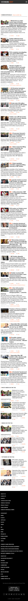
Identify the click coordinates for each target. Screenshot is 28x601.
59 (18, 83)
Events (3, 517)
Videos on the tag (7, 423)
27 (18, 205)
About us (3, 493)
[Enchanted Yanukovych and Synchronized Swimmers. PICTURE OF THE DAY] (5, 373)
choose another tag (17, 15)
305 (18, 237)
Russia (2, 569)
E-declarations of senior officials (17, 285)
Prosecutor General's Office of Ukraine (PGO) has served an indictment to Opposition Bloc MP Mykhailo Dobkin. (13, 139)
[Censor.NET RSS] (24, 594)
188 (18, 351)
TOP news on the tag (7, 457)
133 (18, 142)
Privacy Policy (5, 505)
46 (18, 62)
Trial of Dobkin (13, 130)
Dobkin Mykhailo (6, 15)
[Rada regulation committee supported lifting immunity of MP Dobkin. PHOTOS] (5, 165)
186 (18, 253)
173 (18, 283)
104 (18, 128)
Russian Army (4, 562)
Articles (3, 520)
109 (18, 100)
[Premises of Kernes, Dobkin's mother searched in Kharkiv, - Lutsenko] (5, 310)
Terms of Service (5, 503)
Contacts (3, 496)
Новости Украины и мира (7, 509)
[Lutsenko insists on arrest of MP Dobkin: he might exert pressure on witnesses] (5, 181)
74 (18, 49)
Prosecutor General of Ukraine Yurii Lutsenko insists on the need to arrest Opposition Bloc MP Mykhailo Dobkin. (13, 186)
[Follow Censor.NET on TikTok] (14, 594)
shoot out (3, 556)
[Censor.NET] (7, 2)
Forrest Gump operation (7, 544)
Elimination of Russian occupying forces (12, 551)
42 (18, 220)
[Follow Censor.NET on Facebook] (4, 594)
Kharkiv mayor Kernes (15, 321)
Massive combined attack (7, 553)
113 (18, 112)
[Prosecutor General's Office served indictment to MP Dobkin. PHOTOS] (5, 135)
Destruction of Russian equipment (10, 546)
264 (18, 35)
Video (2, 524)
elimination (4, 565)
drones (3, 560)
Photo (2, 522)
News (2, 515)
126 (18, 319)
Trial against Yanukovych (15, 85)
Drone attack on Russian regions (10, 548)
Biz (1, 527)
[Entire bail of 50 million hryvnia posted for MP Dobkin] (5, 105)
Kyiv (2, 574)
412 (18, 334)
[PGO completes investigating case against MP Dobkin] (5, 54)
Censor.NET (4, 513)
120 (18, 176)
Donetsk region (5, 567)
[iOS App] (21, 594)
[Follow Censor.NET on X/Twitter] (6, 594)
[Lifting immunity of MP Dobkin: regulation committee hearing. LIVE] (5, 193)
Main (2, 531)
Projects (3, 534)
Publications (4, 536)
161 (18, 384)
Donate (3, 498)
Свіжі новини (4, 507)
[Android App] (19, 594)
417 (18, 158)
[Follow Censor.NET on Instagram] (16, 594)
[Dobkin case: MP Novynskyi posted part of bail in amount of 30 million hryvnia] (5, 118)
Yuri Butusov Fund (6, 500)
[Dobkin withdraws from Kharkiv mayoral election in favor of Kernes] (5, 40)
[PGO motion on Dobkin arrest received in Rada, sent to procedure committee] (5, 210)
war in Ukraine (5, 571)
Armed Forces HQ (5, 578)
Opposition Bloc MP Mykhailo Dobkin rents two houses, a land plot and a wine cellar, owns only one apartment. (14, 280)
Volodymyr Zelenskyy (7, 558)
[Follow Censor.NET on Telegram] (9, 594)
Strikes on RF (4, 576)
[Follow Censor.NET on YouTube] (11, 594)
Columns (3, 538)
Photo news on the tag (8, 387)
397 (18, 270)
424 (18, 369)
